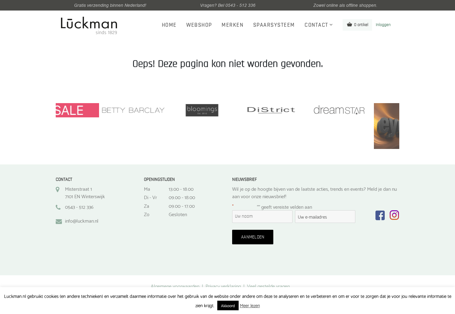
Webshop (199, 25)
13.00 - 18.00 (181, 188)
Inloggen (383, 25)
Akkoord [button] (228, 305)
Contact (316, 25)
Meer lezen (250, 305)
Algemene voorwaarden (175, 285)
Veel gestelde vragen (268, 285)
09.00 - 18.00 (182, 197)
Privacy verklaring (223, 285)
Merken (232, 25)
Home (169, 25)
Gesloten (178, 214)
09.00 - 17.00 (182, 205)
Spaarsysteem (274, 25)
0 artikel (361, 25)
